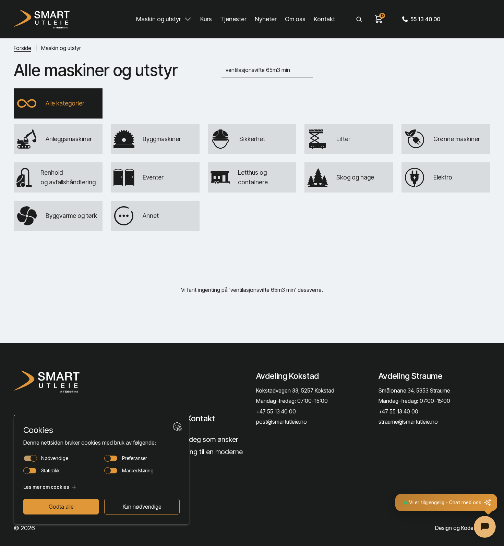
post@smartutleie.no (281, 421)
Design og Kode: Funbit (462, 527)
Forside (22, 48)
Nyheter (266, 19)
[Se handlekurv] (379, 19)
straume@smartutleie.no (408, 421)
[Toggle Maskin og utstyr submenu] (188, 19)
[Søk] (359, 19)
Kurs (206, 19)
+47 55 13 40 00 (276, 411)
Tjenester (233, 19)
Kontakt (324, 19)
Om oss (295, 19)
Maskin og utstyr (158, 19)
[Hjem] (41, 19)
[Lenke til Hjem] (67, 382)
